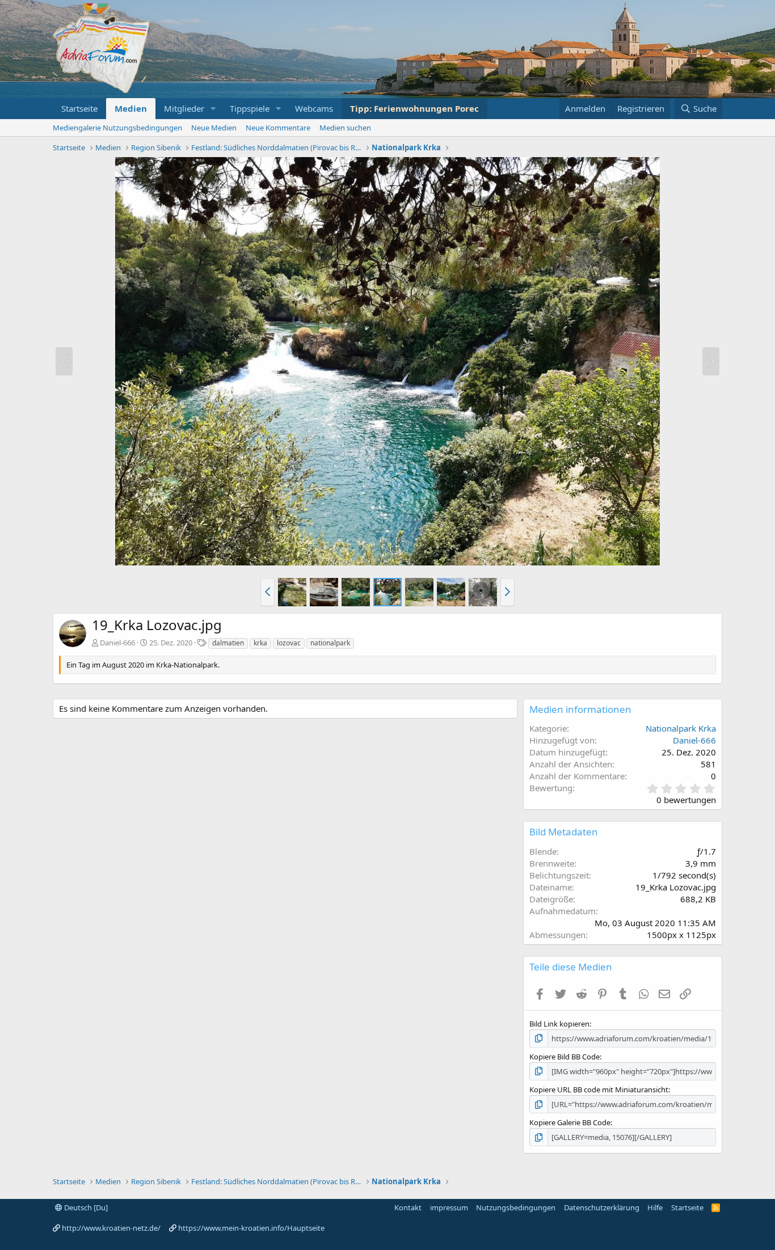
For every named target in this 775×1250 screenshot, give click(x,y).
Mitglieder (184, 108)
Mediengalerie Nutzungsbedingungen (117, 128)
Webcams (314, 108)
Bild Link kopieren (559, 1024)
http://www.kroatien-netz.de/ (111, 1228)
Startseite (79, 108)
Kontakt (408, 1207)
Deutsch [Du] (85, 1207)
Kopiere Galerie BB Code (569, 1122)
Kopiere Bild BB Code (564, 1056)
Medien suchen (345, 128)
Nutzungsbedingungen (515, 1207)
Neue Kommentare (278, 128)
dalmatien (228, 643)
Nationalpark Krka (681, 728)
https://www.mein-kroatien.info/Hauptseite (251, 1228)
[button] (213, 108)
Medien (131, 108)
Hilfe (655, 1207)
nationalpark (330, 643)
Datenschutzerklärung (601, 1207)
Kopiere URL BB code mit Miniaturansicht (598, 1089)
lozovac (289, 643)
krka (260, 643)
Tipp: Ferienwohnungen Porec (414, 108)
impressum (449, 1207)
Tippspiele (249, 108)
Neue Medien (214, 128)
